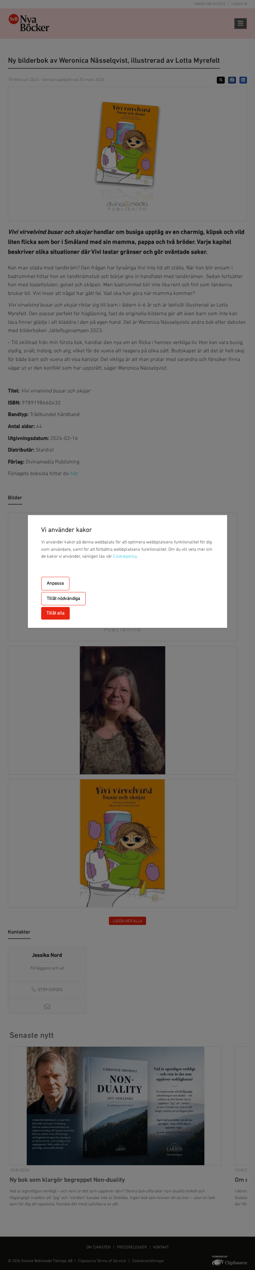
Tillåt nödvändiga (63, 598)
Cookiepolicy (124, 556)
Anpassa (55, 583)
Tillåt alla (55, 613)
